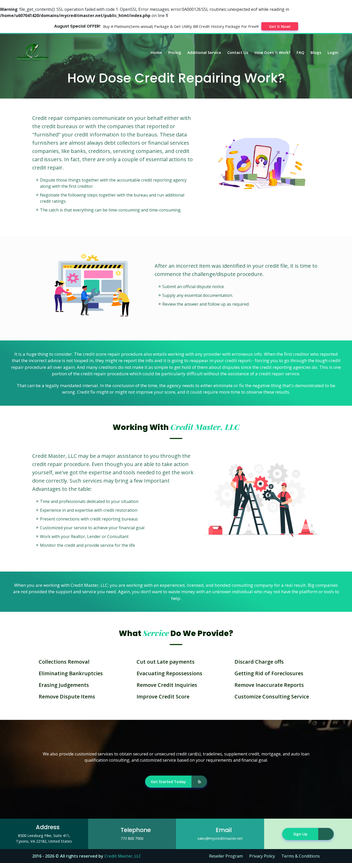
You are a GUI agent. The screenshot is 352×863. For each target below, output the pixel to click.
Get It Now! (279, 26)
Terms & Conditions (300, 856)
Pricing (174, 52)
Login (333, 52)
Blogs (316, 52)
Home (156, 52)
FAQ (300, 52)
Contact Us (237, 52)
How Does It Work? (272, 52)
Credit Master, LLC (122, 856)
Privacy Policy (262, 856)
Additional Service (204, 52)
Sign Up (300, 833)
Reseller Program (226, 856)
